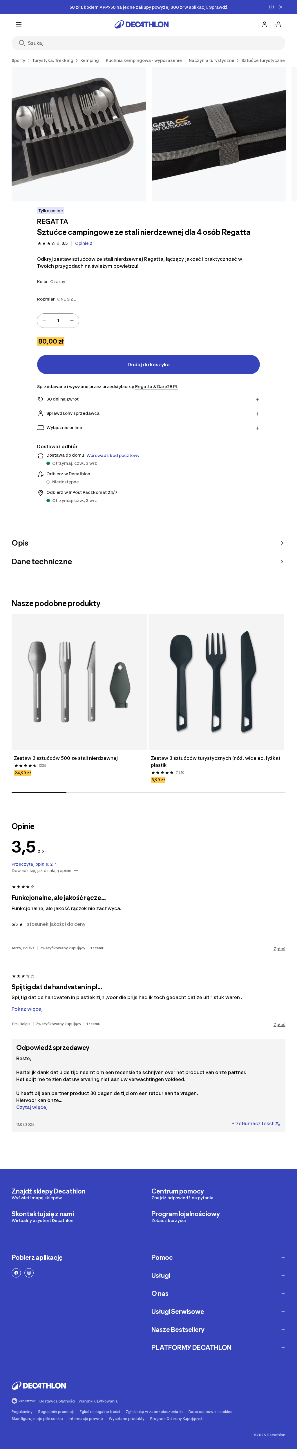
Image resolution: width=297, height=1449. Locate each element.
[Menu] (19, 24)
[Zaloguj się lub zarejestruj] (264, 24)
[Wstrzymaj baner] (271, 7)
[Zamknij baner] (280, 7)
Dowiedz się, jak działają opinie (41, 870)
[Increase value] (72, 321)
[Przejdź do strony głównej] (141, 24)
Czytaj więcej (32, 1107)
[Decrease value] (44, 321)
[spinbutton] (58, 320)
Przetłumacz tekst (252, 1123)
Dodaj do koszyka (149, 364)
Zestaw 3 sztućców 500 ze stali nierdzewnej (66, 758)
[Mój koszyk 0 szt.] (278, 24)
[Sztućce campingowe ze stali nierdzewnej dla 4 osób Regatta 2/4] (219, 134)
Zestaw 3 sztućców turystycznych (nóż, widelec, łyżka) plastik (215, 761)
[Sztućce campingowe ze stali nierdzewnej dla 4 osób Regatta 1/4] (79, 134)
